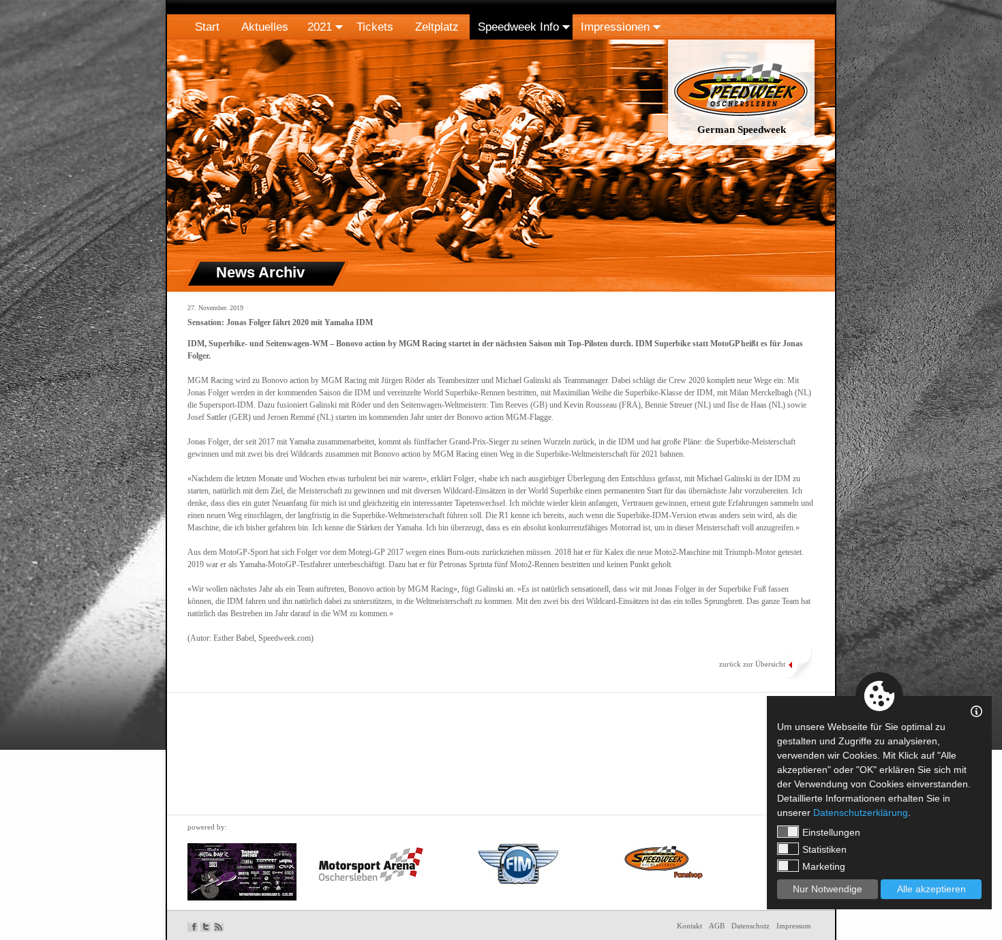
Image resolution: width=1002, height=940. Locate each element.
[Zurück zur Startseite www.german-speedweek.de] (741, 146)
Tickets (374, 26)
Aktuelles (264, 26)
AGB (717, 926)
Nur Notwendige (827, 888)
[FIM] (518, 863)
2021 (319, 26)
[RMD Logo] (242, 871)
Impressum (793, 926)
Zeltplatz (437, 26)
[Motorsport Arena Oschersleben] (370, 865)
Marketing (823, 866)
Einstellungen (831, 832)
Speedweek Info (518, 26)
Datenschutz (750, 926)
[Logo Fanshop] (659, 861)
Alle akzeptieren (931, 888)
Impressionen (615, 26)
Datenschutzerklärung (860, 812)
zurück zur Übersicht (752, 664)
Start (207, 26)
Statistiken (824, 849)
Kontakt (689, 926)
